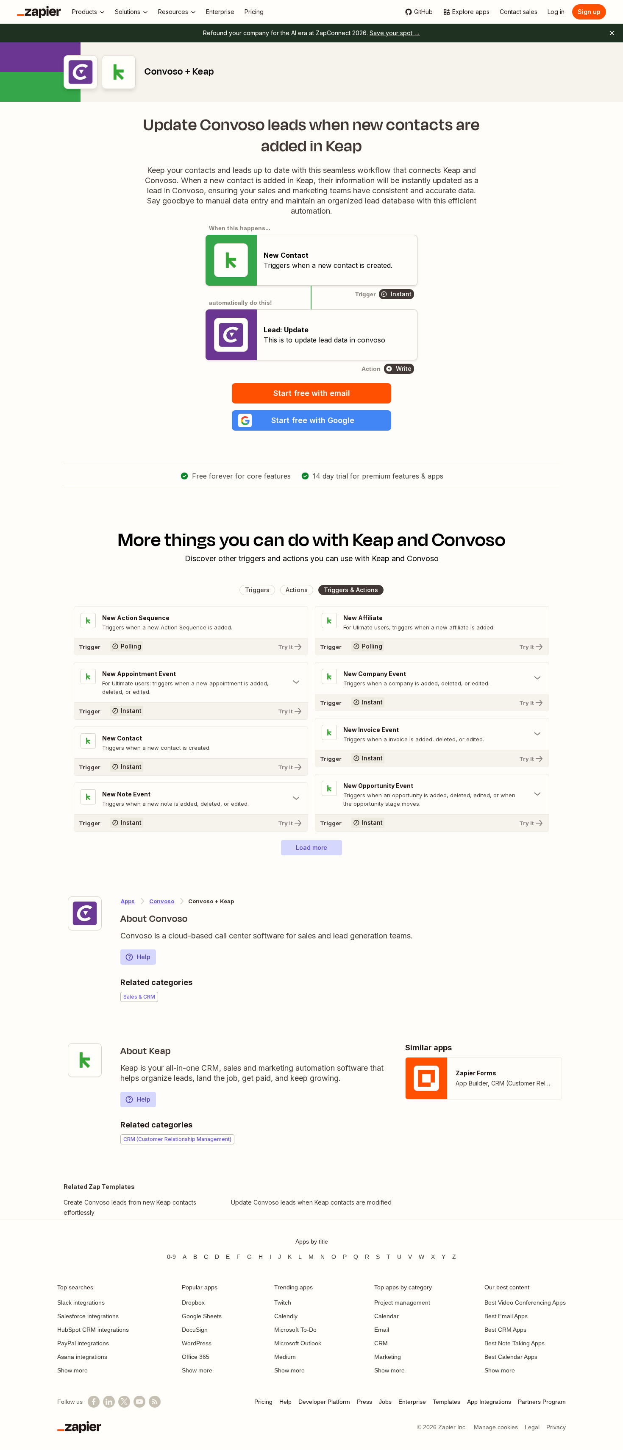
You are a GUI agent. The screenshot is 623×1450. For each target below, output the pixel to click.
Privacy (556, 1427)
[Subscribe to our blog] (155, 1402)
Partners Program (542, 1401)
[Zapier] (39, 12)
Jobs (385, 1401)
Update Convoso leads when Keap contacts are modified (311, 1202)
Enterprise (412, 1401)
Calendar (386, 1316)
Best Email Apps (506, 1316)
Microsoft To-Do (295, 1329)
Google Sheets (202, 1316)
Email (381, 1329)
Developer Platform (324, 1401)
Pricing (263, 1401)
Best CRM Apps (505, 1329)
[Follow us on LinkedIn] (109, 1402)
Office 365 (195, 1356)
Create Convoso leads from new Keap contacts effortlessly (130, 1207)
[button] (311, 420)
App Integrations (489, 1401)
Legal (532, 1427)
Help (143, 956)
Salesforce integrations (88, 1316)
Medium (285, 1356)
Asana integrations (82, 1356)
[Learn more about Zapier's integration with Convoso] (84, 913)
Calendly (286, 1316)
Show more (72, 1370)
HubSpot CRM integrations (93, 1329)
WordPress (196, 1343)
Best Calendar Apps (510, 1356)
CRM (381, 1343)
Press (364, 1401)
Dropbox (193, 1302)
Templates (446, 1401)
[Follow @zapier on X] (124, 1402)
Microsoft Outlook (297, 1343)
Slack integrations (81, 1302)
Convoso (161, 901)
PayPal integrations (83, 1343)
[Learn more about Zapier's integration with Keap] (84, 1060)
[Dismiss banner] (612, 33)
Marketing (387, 1356)
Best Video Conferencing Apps (525, 1302)
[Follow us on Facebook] (94, 1402)
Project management (402, 1302)
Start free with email (311, 393)
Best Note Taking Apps (514, 1343)
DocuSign (195, 1329)
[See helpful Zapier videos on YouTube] (139, 1402)
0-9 (171, 1256)
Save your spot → (395, 32)
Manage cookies (496, 1427)
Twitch (282, 1302)
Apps (128, 901)
